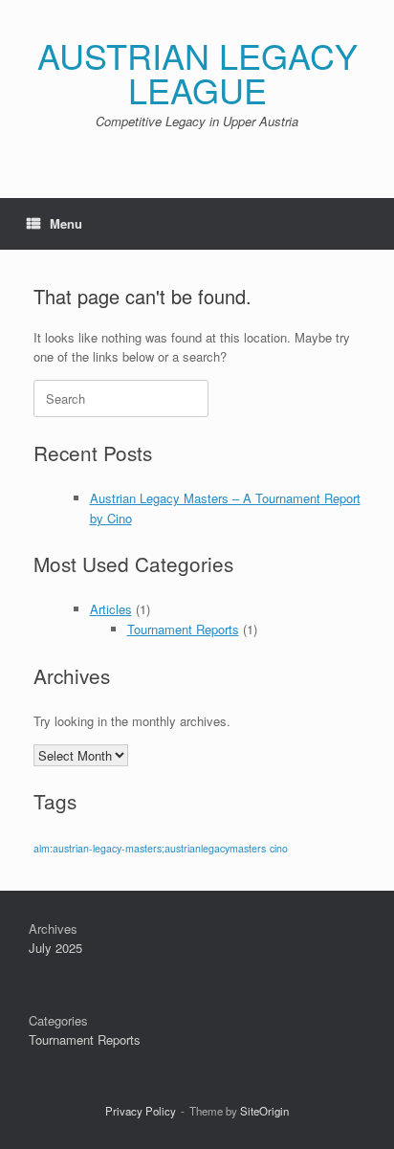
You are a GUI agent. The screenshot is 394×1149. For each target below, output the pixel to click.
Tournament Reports (183, 629)
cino (279, 848)
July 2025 (55, 948)
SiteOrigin (264, 1110)
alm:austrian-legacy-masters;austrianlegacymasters (149, 848)
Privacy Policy (140, 1110)
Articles (111, 609)
